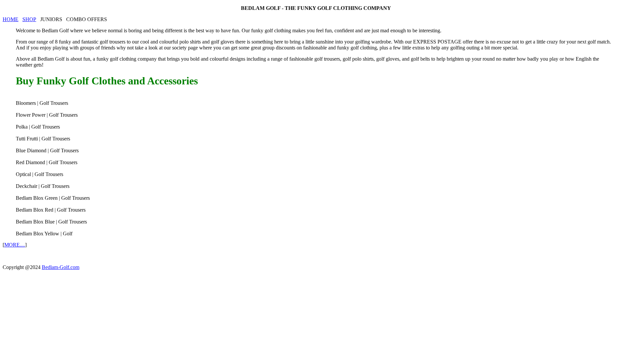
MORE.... (14, 245)
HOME (10, 19)
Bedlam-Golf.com (60, 267)
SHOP (29, 19)
